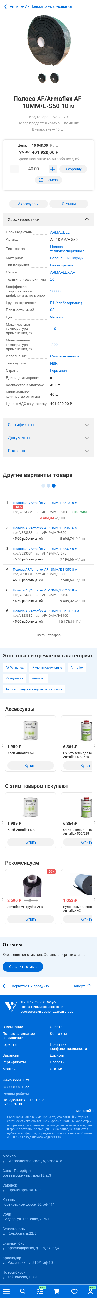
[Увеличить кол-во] (53, 169)
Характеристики (23, 219)
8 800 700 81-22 (16, 1087)
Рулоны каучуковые (47, 667)
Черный (56, 317)
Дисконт (57, 1055)
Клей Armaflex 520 (21, 753)
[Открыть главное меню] (6, 1292)
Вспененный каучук (66, 258)
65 (52, 310)
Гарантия (11, 1044)
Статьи (56, 1069)
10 (52, 279)
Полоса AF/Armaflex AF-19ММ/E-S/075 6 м (45, 548)
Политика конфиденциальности (68, 1046)
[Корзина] (56, 1291)
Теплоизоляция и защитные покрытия (34, 689)
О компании (13, 1027)
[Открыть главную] (11, 1007)
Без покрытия (61, 265)
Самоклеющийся (64, 356)
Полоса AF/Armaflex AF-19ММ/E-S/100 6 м (45, 503)
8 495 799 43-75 (16, 1080)
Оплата (56, 1027)
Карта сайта (85, 1111)
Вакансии (11, 1055)
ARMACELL (60, 232)
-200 (54, 344)
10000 (55, 291)
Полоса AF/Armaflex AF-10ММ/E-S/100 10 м (46, 611)
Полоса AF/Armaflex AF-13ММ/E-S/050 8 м (45, 569)
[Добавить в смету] (48, 180)
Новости (57, 1062)
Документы (19, 437)
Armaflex (77, 667)
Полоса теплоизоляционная (67, 248)
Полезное (17, 450)
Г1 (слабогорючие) (66, 303)
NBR (54, 363)
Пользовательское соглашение (19, 1036)
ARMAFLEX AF (62, 272)
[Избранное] (74, 1291)
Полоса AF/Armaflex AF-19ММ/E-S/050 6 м (45, 528)
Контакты (58, 1034)
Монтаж (10, 1069)
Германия (58, 370)
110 (53, 329)
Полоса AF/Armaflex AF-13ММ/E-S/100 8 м (45, 590)
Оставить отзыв (23, 967)
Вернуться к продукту (30, 986)
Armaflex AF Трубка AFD (25, 907)
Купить (31, 765)
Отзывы (69, 204)
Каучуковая (14, 678)
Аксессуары (28, 204)
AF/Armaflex (15, 667)
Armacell (38, 678)
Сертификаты (21, 424)
